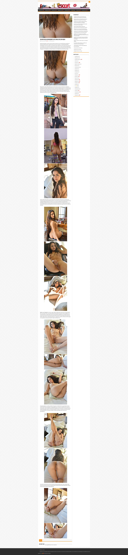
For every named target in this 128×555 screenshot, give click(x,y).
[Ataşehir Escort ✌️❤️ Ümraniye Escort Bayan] (64, 6)
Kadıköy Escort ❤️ (47, 10)
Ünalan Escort (77, 93)
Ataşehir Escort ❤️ (41, 10)
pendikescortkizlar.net (48, 551)
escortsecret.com (63, 551)
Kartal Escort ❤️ (54, 10)
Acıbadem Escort (77, 56)
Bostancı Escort (77, 65)
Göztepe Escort (77, 71)
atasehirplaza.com (81, 551)
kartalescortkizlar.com (70, 551)
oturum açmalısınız (54, 544)
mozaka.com (59, 551)
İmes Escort (76, 73)
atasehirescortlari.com (54, 551)
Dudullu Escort (77, 70)
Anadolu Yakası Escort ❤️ (78, 59)
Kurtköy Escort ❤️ (77, 79)
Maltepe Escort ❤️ (60, 10)
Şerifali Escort (77, 84)
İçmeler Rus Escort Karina (77, 49)
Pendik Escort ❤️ (67, 10)
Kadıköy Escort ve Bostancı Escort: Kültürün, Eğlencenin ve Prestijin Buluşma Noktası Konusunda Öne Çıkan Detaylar (81, 34)
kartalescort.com (42, 551)
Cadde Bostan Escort (78, 67)
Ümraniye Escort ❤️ (84, 10)
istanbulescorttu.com (87, 551)
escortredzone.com (76, 551)
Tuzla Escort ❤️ (78, 10)
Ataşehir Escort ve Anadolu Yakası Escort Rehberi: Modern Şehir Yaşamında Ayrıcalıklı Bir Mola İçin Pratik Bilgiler (81, 38)
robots (44, 549)
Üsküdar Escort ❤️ (77, 95)
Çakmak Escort (77, 68)
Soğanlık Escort (77, 87)
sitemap (41, 549)
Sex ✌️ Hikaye (73, 10)
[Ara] (89, 2)
